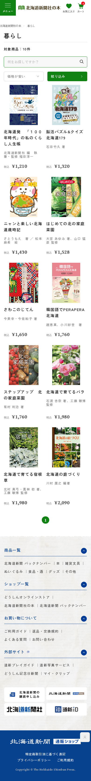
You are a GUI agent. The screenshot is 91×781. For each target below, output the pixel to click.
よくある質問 (15, 639)
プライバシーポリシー (34, 760)
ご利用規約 (65, 760)
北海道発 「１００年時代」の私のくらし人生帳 (23, 138)
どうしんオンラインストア (27, 597)
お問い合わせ (43, 639)
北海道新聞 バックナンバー (27, 563)
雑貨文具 (72, 563)
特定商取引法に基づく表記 (45, 754)
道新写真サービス (55, 665)
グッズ (54, 571)
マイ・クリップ (57, 673)
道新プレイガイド (19, 665)
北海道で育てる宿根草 (23, 477)
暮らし (31, 25)
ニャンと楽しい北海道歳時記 (23, 226)
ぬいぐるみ (13, 571)
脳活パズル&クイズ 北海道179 (65, 134)
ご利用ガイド (15, 631)
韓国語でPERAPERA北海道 (65, 312)
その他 (71, 571)
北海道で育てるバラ (65, 392)
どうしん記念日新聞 (21, 673)
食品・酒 (35, 571)
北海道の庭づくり (63, 474)
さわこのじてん (19, 309)
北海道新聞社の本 (10, 25)
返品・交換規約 (45, 631)
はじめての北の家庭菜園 (65, 226)
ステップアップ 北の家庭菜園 (23, 395)
